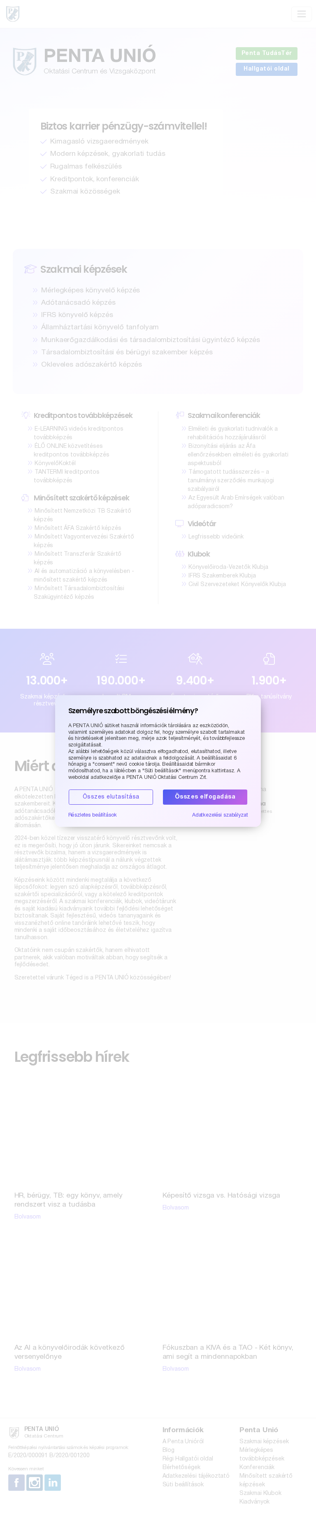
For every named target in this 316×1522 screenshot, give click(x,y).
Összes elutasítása (111, 797)
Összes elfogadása (205, 797)
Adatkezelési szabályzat (220, 815)
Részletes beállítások (92, 815)
